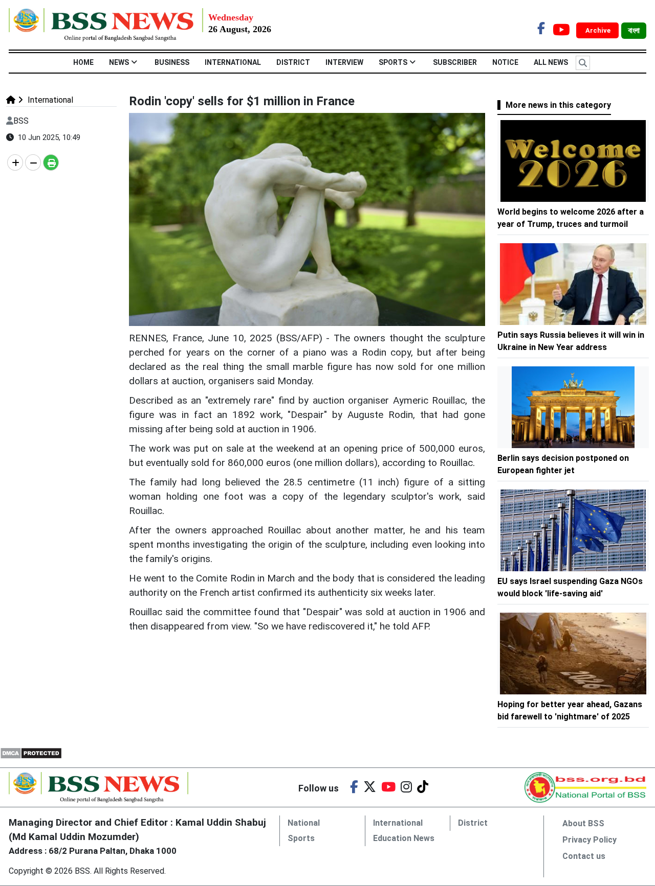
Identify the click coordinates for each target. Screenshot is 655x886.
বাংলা (634, 31)
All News (551, 62)
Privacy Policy (589, 840)
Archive (598, 30)
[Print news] (51, 162)
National (304, 823)
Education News (403, 838)
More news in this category (558, 105)
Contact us (583, 856)
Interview (344, 62)
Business (172, 62)
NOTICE (505, 62)
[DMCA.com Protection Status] (31, 752)
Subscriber (455, 62)
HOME (83, 62)
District (293, 62)
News (119, 62)
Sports (393, 62)
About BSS (583, 823)
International (233, 62)
